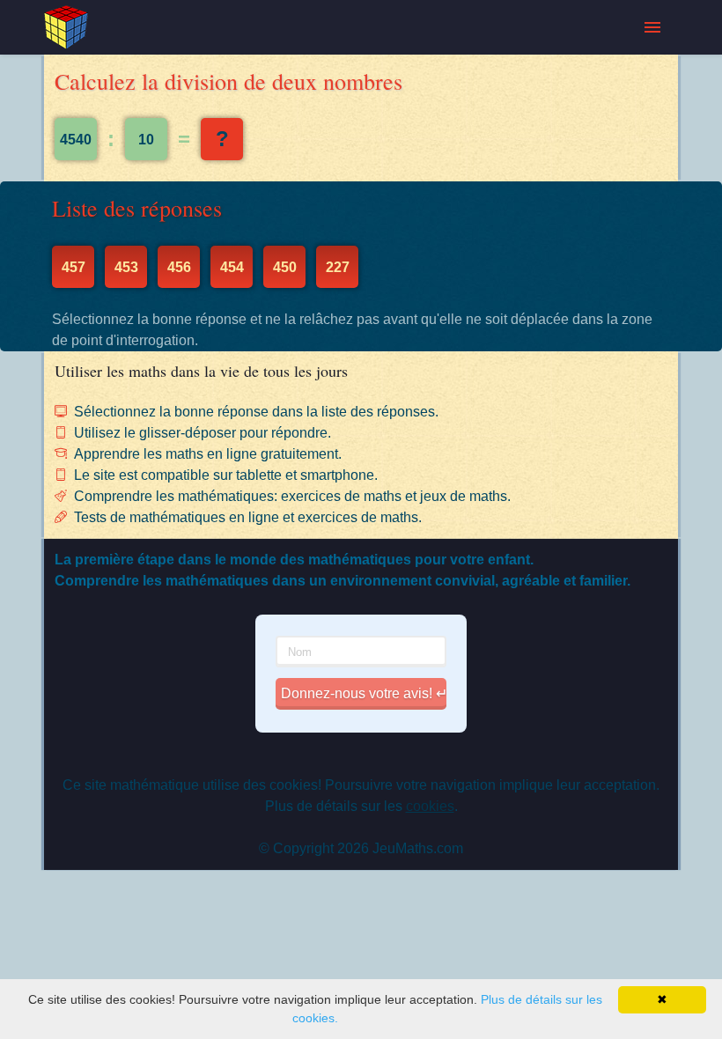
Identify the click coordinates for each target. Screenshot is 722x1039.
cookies (430, 806)
